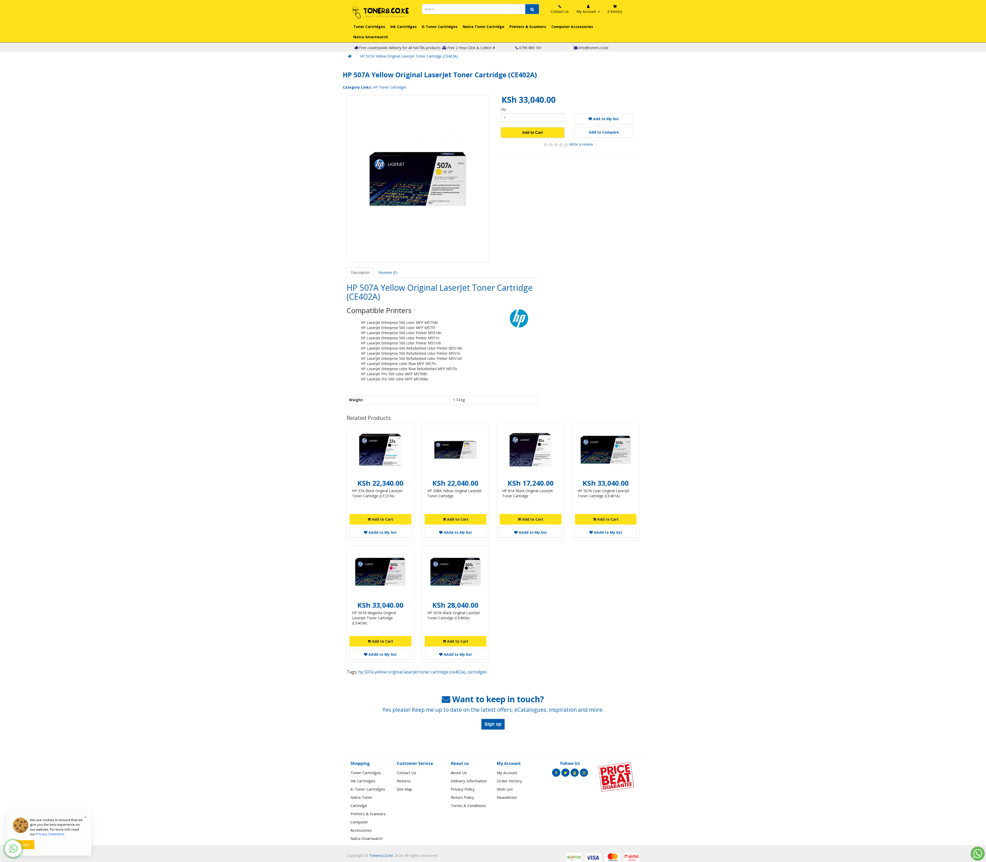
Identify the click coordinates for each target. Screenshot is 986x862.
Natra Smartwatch (370, 36)
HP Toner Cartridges (390, 87)
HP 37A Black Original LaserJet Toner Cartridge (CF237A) (377, 493)
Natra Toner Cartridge (483, 26)
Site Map (404, 789)
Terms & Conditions (468, 805)
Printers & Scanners (527, 26)
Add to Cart (532, 132)
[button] (13, 848)
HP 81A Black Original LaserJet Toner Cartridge (527, 493)
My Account (507, 772)
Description (360, 272)
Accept (23, 844)
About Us (459, 772)
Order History (509, 780)
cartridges (477, 672)
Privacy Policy (463, 789)
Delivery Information (469, 780)
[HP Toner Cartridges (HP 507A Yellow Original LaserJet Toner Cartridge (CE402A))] (418, 178)
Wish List (505, 789)
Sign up (493, 724)
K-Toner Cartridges (440, 26)
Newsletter (507, 797)
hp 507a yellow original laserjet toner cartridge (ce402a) (411, 672)
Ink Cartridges (403, 26)
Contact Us (406, 772)
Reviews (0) (387, 272)
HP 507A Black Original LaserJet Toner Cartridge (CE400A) (453, 615)
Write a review (581, 144)
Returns (404, 780)
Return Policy (462, 797)
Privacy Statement (50, 834)
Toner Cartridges (369, 26)
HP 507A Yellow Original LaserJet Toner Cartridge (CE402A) (409, 56)
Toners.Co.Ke (381, 855)
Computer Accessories (572, 26)
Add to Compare (604, 132)
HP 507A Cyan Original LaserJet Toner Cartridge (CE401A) (603, 493)
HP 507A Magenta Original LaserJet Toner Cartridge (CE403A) (374, 617)
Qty (503, 109)
